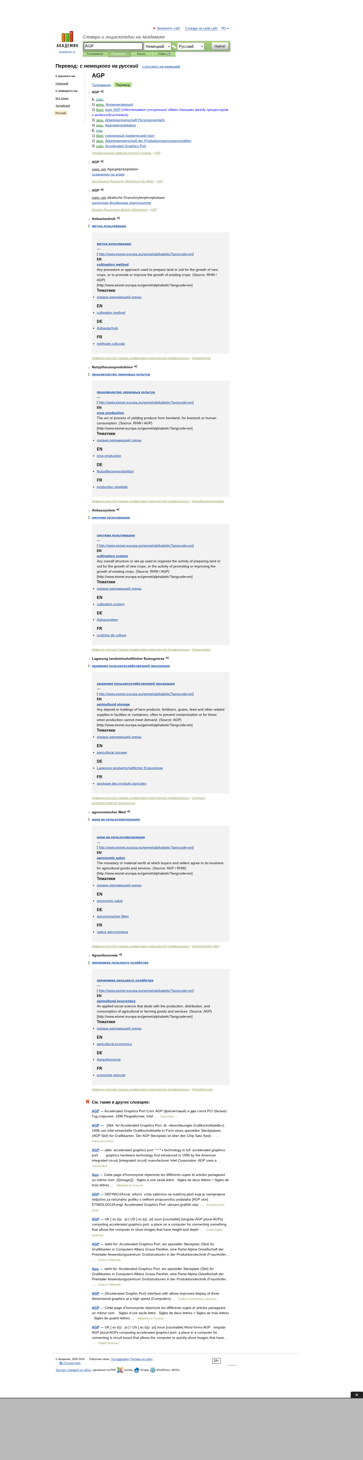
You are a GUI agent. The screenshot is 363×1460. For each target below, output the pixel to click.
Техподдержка (120, 1359)
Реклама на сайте (141, 1359)
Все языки (62, 98)
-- (120, 210)
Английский (63, 105)
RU (224, 28)
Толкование (101, 85)
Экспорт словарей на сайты (73, 1369)
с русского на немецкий (161, 66)
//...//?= (146, 254)
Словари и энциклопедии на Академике (124, 37)
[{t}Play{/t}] (102, 91)
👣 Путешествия (70, 1363)
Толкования (94, 54)
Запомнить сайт (168, 28)
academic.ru (67, 52)
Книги (141, 54)
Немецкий (62, 83)
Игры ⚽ (164, 54)
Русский (61, 113)
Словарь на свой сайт (201, 28)
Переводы (118, 54)
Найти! (220, 46)
